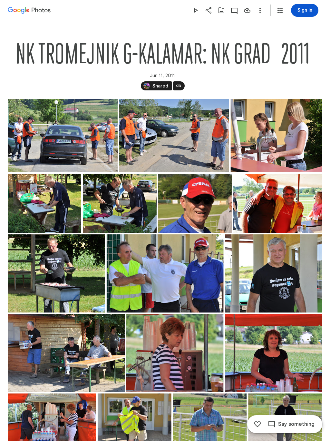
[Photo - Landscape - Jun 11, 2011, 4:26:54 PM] (277, 203)
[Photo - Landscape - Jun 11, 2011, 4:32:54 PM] (273, 353)
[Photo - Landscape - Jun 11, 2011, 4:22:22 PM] (174, 135)
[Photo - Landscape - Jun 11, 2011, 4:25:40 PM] (120, 203)
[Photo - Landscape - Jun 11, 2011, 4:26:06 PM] (195, 203)
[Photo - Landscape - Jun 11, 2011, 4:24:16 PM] (276, 135)
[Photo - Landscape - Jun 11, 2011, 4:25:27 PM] (44, 203)
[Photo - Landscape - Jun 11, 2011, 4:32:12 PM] (175, 353)
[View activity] (234, 10)
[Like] (257, 424)
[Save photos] (247, 10)
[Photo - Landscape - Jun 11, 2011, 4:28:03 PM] (56, 273)
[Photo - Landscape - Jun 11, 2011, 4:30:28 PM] (273, 273)
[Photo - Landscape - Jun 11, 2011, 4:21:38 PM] (63, 135)
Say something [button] (296, 424)
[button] (280, 10)
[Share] (208, 10)
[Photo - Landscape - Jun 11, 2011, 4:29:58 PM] (165, 273)
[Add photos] (221, 10)
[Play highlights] (195, 10)
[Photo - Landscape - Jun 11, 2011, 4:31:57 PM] (66, 353)
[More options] (260, 10)
